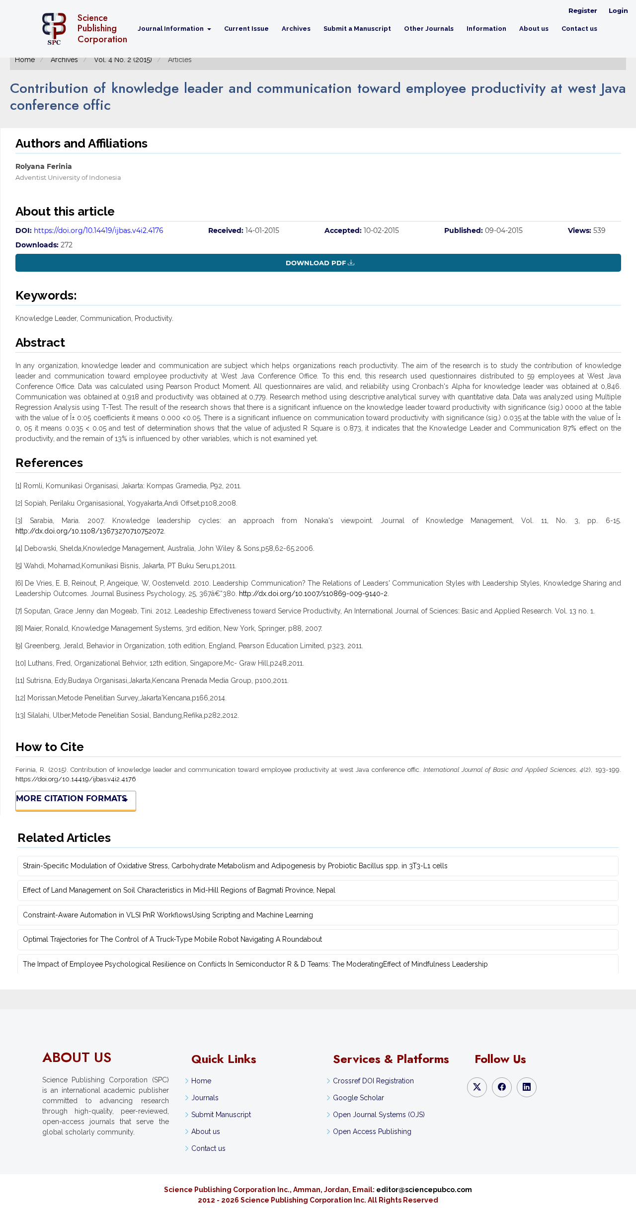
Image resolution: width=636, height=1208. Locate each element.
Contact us (579, 28)
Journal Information (171, 28)
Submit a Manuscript (357, 28)
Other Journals (429, 28)
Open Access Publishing (372, 1131)
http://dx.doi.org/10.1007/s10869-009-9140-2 (313, 594)
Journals (205, 1097)
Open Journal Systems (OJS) (379, 1114)
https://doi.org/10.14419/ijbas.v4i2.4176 (98, 230)
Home (25, 60)
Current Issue (246, 28)
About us (534, 28)
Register (582, 10)
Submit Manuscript (221, 1114)
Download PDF (316, 263)
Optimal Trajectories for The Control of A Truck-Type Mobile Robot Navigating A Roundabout (172, 939)
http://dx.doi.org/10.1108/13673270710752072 (89, 531)
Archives (296, 28)
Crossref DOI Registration (373, 1080)
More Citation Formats (71, 798)
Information (486, 28)
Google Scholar (358, 1097)
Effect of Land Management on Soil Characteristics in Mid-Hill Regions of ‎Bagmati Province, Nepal (179, 890)
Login (618, 10)
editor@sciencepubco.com (424, 1190)
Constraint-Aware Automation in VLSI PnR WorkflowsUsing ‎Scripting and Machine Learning (168, 915)
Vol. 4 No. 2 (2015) (123, 60)
